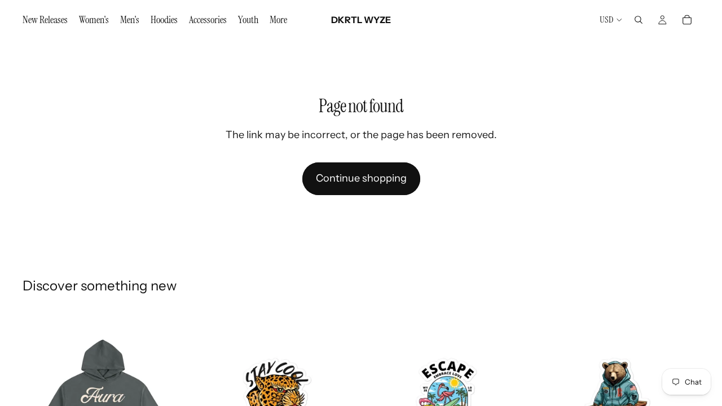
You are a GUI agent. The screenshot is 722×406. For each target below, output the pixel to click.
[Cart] (687, 19)
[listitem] (278, 19)
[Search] (638, 19)
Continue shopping (361, 178)
